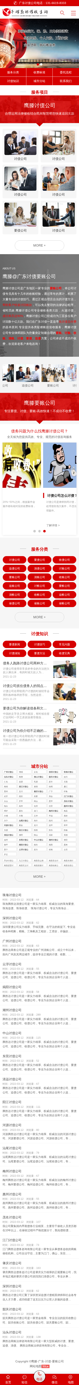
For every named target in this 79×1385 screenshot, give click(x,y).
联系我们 (66, 81)
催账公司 (39, 603)
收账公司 (64, 577)
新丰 (51, 782)
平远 (51, 816)
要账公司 (14, 577)
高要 (36, 796)
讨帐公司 (39, 585)
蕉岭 (66, 816)
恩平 (51, 801)
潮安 (66, 840)
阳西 (36, 830)
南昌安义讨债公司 (23, 865)
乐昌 (66, 782)
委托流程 (66, 72)
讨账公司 (64, 568)
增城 (21, 772)
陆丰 (66, 821)
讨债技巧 (39, 644)
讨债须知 (14, 653)
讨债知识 (13, 81)
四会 (51, 796)
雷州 (6, 791)
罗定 (6, 854)
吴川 (21, 791)
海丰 (36, 821)
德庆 (21, 796)
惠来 (66, 845)
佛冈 (21, 835)
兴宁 (6, 821)
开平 (21, 801)
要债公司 (39, 559)
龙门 (36, 811)
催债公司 (14, 603)
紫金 (21, 825)
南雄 (6, 787)
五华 (36, 816)
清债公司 (39, 568)
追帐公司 (64, 594)
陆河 (51, 821)
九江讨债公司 (23, 861)
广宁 (51, 791)
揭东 (36, 845)
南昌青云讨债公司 (53, 861)
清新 (51, 835)
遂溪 (36, 787)
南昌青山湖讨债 (38, 861)
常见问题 (64, 644)
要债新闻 (14, 644)
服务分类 (13, 72)
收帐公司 (39, 594)
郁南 (51, 850)
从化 (36, 772)
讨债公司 (14, 559)
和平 (66, 825)
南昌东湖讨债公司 (68, 861)
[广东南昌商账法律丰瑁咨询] (30, 11)
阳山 (36, 835)
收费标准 (39, 72)
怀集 (66, 791)
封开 (6, 796)
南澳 (21, 777)
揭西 (51, 845)
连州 (6, 840)
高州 (21, 806)
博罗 (6, 811)
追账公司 (14, 585)
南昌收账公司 (53, 865)
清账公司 (39, 577)
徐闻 (51, 787)
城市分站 (39, 81)
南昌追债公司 (68, 865)
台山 (6, 801)
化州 (36, 806)
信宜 (51, 806)
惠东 (21, 811)
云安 (66, 850)
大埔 (6, 816)
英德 (66, 835)
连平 (51, 825)
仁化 (6, 782)
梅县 (66, 811)
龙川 (36, 825)
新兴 (36, 850)
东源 (6, 830)
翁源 (21, 782)
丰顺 (21, 816)
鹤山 (36, 801)
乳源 (36, 782)
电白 (6, 806)
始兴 (66, 777)
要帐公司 (64, 585)
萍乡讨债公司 (8, 861)
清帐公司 (14, 594)
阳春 (66, 830)
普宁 (6, 850)
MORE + (39, 245)
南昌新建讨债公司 (38, 865)
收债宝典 (64, 653)
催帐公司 (64, 603)
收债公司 (64, 559)
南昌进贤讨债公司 (8, 865)
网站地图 (36, 1366)
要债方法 (39, 653)
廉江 (66, 787)
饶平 (6, 845)
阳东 (51, 830)
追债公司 (14, 568)
